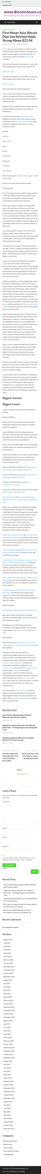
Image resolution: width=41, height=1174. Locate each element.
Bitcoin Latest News (8, 29)
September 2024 (9, 1017)
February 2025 (8, 1000)
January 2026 (8, 963)
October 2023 (8, 1054)
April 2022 (7, 1115)
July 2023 (6, 1064)
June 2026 (7, 946)
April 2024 (7, 1034)
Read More (28, 57)
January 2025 (8, 1004)
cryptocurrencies (31, 668)
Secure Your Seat (8, 71)
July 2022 (6, 1105)
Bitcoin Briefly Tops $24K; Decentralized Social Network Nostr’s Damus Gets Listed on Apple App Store (19, 499)
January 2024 (8, 1044)
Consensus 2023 (20, 690)
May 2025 (6, 990)
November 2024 (9, 1010)
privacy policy (21, 642)
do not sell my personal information (23, 645)
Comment (6, 802)
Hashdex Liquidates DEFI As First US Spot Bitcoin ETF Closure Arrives (18, 739)
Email (5, 837)
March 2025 (7, 997)
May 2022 (6, 1112)
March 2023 (7, 1078)
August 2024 (7, 1020)
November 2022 (9, 1091)
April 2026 (7, 953)
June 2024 (7, 1027)
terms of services (22, 630)
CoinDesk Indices (22, 176)
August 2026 (7, 939)
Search (4, 868)
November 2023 (9, 1051)
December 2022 (8, 1088)
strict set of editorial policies (12, 663)
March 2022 (7, 1118)
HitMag (22, 1171)
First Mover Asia (30, 610)
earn (6, 304)
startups (16, 670)
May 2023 (6, 1071)
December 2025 (8, 966)
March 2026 (7, 956)
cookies (5, 645)
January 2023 (8, 1085)
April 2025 (7, 993)
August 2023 (7, 1061)
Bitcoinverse (7, 1144)
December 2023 (8, 1047)
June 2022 (7, 1108)
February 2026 (8, 960)
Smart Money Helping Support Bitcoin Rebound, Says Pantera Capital (17, 716)
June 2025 (7, 987)
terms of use (30, 642)
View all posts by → (23, 774)
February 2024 (8, 1041)
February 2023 (8, 1081)
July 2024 (6, 1024)
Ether (17, 610)
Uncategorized (8, 1154)
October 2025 (8, 973)
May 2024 (6, 1031)
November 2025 (9, 970)
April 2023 (7, 1075)
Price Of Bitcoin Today (11, 1151)
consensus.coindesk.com (21, 698)
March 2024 (7, 1037)
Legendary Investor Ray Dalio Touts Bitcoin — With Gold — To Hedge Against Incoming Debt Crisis (19, 727)
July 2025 (6, 983)
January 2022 (8, 1125)
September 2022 (9, 1098)
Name (5, 828)
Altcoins (22, 610)
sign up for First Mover (22, 121)
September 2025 (9, 977)
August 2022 (7, 1102)
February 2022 (8, 1122)
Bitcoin (4, 49)
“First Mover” (8, 492)
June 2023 (7, 1068)
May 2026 (6, 950)
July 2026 (6, 943)
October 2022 (8, 1095)
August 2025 (7, 980)
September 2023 (9, 1058)
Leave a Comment (22, 44)
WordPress (13, 1171)
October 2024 (8, 1014)
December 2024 (8, 1007)
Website (5, 846)
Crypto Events (8, 1148)
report (4, 264)
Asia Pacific (6, 610)
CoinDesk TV (26, 116)
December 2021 (8, 1129)
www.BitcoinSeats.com (21, 1168)
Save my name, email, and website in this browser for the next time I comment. (18, 859)
